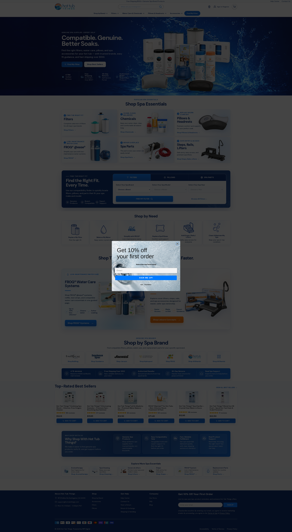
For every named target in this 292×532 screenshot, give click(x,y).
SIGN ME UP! (146, 278)
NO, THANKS (146, 284)
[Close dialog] (177, 243)
